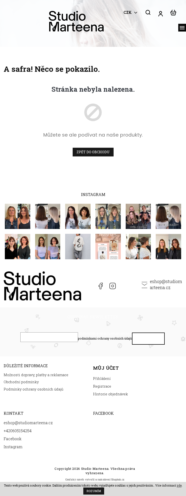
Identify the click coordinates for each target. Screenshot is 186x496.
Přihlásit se (148, 340)
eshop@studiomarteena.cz (166, 284)
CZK (128, 12)
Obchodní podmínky (21, 382)
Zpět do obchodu (93, 152)
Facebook (100, 286)
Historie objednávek (110, 394)
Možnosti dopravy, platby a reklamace (36, 375)
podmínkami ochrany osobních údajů (105, 338)
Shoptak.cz (117, 479)
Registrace (102, 386)
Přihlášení (102, 378)
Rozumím (93, 491)
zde (179, 485)
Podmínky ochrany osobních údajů (33, 389)
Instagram (112, 286)
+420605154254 (88, 286)
